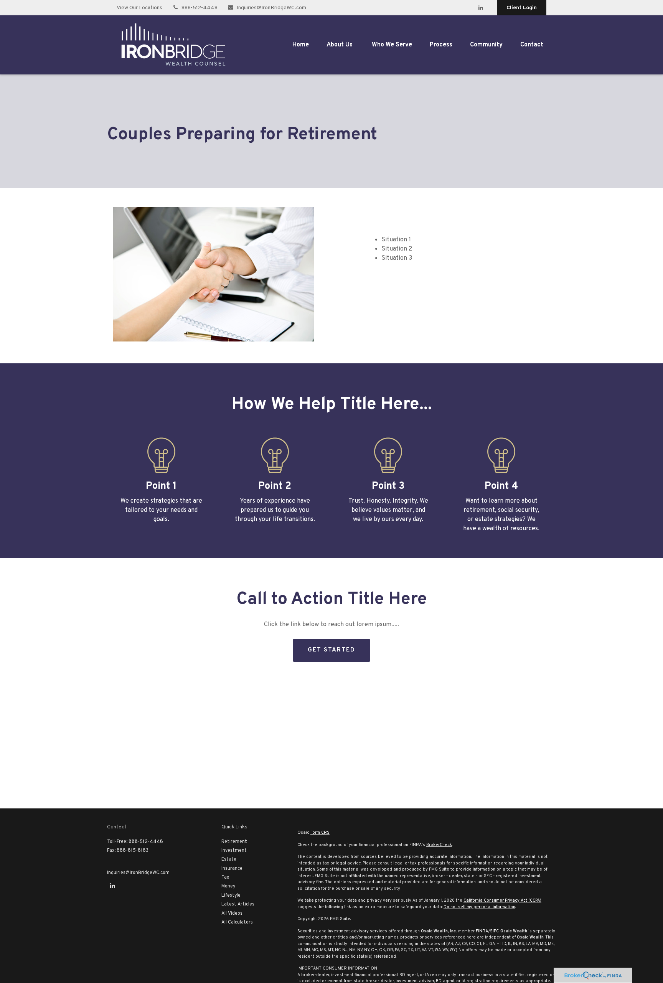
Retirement (234, 842)
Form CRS (320, 832)
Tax (225, 877)
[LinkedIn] (480, 7)
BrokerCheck (439, 845)
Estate (228, 859)
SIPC (494, 931)
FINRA (482, 931)
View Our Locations (139, 8)
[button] (300, 45)
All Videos (231, 913)
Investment (234, 851)
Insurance (231, 869)
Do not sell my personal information (479, 907)
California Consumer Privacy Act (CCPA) (502, 900)
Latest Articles (237, 904)
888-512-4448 (199, 8)
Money (228, 886)
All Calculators (237, 922)
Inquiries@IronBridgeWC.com (271, 8)
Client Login (521, 8)
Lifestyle (231, 895)
